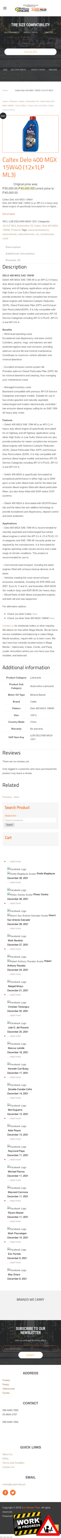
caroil (5, 238)
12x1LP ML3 (20, 105)
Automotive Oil (32, 101)
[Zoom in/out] (11, 1537)
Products (13, 101)
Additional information (20, 253)
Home (5, 90)
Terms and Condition (13, 1463)
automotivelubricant (38, 229)
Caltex (21, 101)
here (34, 613)
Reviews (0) (13, 260)
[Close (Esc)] (1, 1537)
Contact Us (8, 1467)
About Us (7, 1454)
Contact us (8, 625)
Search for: (11, 815)
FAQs (5, 1458)
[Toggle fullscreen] (8, 1537)
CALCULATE (30, 51)
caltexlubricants (26, 234)
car (37, 234)
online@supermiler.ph (13, 1484)
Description (13, 247)
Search (9, 825)
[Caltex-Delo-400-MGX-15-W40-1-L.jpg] (30, 134)
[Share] (4, 1537)
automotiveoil (9, 234)
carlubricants (47, 234)
